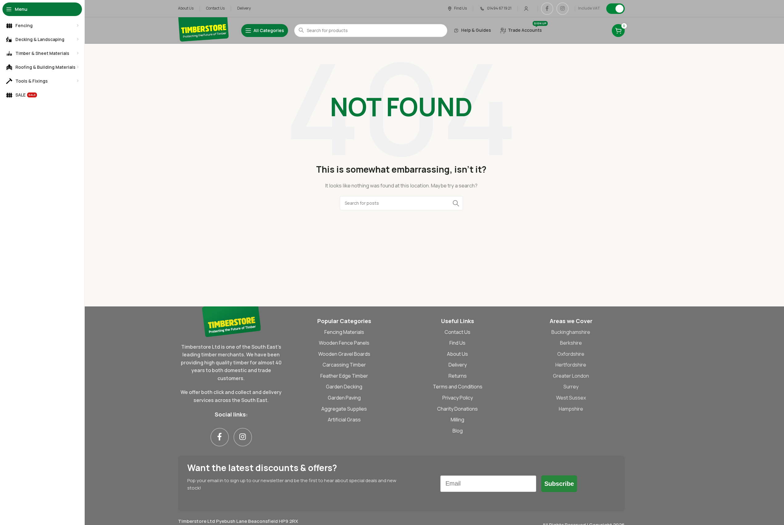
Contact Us (457, 332)
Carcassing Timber (344, 364)
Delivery (458, 364)
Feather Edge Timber (344, 375)
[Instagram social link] (562, 8)
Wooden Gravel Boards (344, 354)
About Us (457, 354)
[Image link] (231, 321)
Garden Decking (344, 386)
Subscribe (559, 483)
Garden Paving (344, 397)
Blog (458, 430)
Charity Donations (457, 408)
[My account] (526, 8)
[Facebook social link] (547, 8)
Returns (458, 375)
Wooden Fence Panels (344, 342)
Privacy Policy (457, 397)
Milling (457, 419)
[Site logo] (203, 30)
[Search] (456, 203)
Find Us (457, 342)
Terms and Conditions (457, 386)
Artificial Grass (344, 419)
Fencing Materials (344, 332)
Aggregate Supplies (344, 408)
